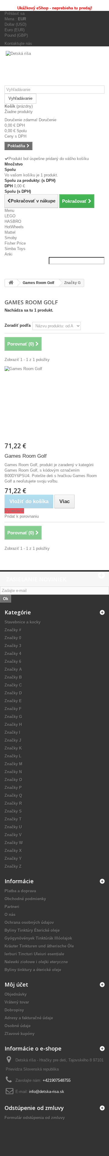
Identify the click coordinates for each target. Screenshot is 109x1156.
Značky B (13, 677)
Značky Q (13, 795)
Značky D (13, 693)
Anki (8, 254)
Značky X (13, 850)
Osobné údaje (18, 1026)
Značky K (13, 748)
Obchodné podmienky (25, 899)
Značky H (13, 724)
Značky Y (13, 858)
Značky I (12, 732)
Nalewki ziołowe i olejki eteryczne (36, 962)
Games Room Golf (26, 456)
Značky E (13, 701)
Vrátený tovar (17, 1002)
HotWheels (14, 227)
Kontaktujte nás (18, 43)
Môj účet (16, 984)
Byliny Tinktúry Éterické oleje (32, 930)
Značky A (13, 669)
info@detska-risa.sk (46, 1091)
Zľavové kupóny (20, 1033)
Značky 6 (13, 661)
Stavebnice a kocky (23, 622)
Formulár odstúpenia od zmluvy (35, 1117)
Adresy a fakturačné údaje (29, 1018)
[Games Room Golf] (54, 404)
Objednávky (16, 994)
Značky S (13, 811)
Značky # (13, 630)
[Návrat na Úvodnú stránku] (11, 283)
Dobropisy (14, 1010)
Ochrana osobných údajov (29, 922)
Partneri (12, 906)
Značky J (13, 740)
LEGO (10, 216)
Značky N (13, 772)
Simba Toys (15, 248)
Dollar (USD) (15, 24)
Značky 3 (13, 645)
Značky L (13, 756)
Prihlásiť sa (15, 13)
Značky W (14, 842)
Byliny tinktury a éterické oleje (33, 969)
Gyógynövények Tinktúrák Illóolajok (38, 938)
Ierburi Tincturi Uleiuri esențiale (34, 954)
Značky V (13, 835)
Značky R (13, 803)
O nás (10, 914)
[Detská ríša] (54, 68)
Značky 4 (13, 653)
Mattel (10, 232)
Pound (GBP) (16, 35)
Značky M (13, 764)
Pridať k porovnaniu (22, 516)
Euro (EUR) (15, 30)
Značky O (13, 779)
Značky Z (13, 866)
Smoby (11, 238)
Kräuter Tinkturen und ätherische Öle (39, 946)
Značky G (13, 716)
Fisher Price (15, 243)
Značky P (13, 787)
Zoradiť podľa (18, 325)
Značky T (13, 819)
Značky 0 (13, 638)
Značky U (13, 827)
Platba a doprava (20, 891)
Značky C (13, 685)
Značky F (13, 709)
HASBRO (13, 221)
